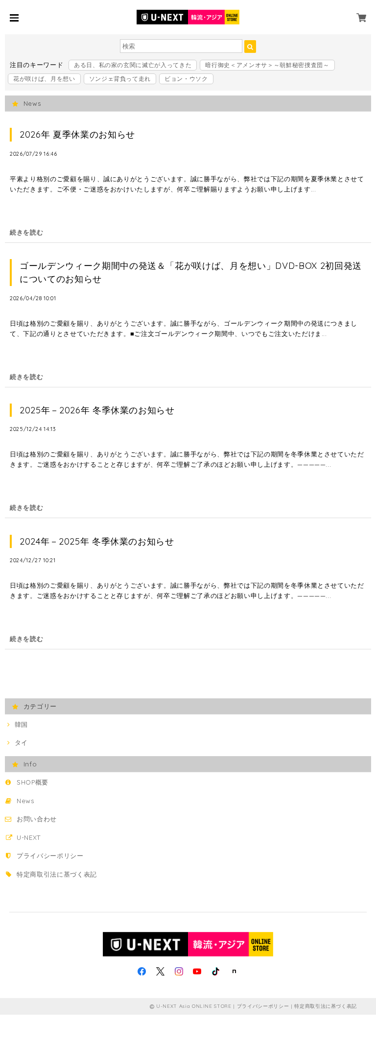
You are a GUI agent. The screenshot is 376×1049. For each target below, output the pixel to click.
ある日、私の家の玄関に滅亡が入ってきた (132, 65)
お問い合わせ (37, 819)
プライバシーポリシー (50, 855)
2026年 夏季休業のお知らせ (77, 134)
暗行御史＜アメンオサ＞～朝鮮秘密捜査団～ (267, 65)
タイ (21, 742)
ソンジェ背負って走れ (120, 78)
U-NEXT (29, 837)
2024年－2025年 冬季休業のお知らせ (97, 541)
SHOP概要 (32, 782)
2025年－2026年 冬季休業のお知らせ (97, 410)
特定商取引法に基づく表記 (57, 874)
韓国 (21, 724)
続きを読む (26, 232)
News (25, 801)
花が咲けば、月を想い (44, 78)
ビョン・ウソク (186, 78)
